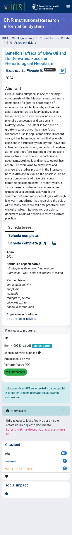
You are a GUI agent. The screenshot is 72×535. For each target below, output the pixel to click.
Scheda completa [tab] (23, 235)
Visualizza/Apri (15, 372)
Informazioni (17, 411)
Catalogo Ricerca (23, 38)
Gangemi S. (15, 70)
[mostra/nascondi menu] (68, 7)
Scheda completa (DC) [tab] (27, 243)
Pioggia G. (35, 70)
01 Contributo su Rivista (54, 38)
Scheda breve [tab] (19, 227)
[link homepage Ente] (45, 6)
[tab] (54, 243)
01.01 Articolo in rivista (21, 42)
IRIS (5, 38)
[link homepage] (13, 6)
